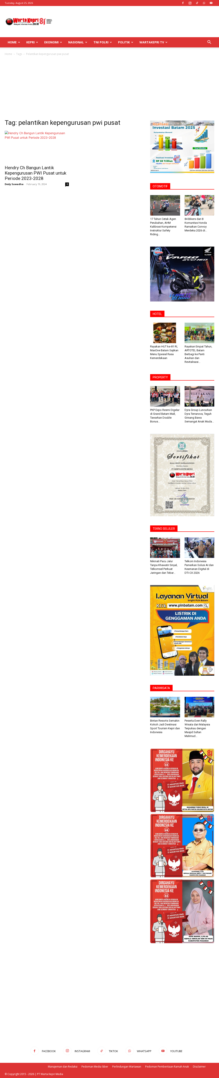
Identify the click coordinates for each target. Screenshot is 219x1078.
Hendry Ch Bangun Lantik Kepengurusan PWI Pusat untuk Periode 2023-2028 (35, 173)
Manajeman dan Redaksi (62, 1066)
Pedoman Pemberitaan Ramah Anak (167, 1066)
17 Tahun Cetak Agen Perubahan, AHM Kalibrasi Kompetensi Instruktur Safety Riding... (163, 226)
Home (12, 42)
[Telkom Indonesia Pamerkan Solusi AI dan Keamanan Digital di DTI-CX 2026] (200, 547)
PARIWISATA (161, 688)
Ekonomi (51, 42)
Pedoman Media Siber (94, 1066)
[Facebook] (183, 3)
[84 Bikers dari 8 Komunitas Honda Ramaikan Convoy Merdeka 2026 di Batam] (200, 205)
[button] (209, 43)
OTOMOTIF (160, 186)
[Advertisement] (136, 21)
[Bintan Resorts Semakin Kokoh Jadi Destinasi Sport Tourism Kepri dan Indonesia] (165, 707)
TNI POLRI (100, 42)
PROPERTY (160, 377)
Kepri (30, 42)
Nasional (76, 42)
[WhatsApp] (204, 3)
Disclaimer (199, 1066)
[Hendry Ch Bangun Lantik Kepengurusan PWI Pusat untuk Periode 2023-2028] (37, 146)
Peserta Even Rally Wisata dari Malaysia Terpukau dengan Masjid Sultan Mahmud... (197, 728)
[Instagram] (190, 3)
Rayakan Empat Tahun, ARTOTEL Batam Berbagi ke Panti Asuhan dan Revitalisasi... (198, 354)
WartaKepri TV (151, 42)
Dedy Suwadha (14, 184)
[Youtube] (211, 3)
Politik (124, 42)
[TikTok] (197, 3)
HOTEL (157, 314)
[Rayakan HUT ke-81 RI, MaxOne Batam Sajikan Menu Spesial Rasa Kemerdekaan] (165, 333)
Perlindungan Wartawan (126, 1066)
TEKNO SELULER (164, 528)
